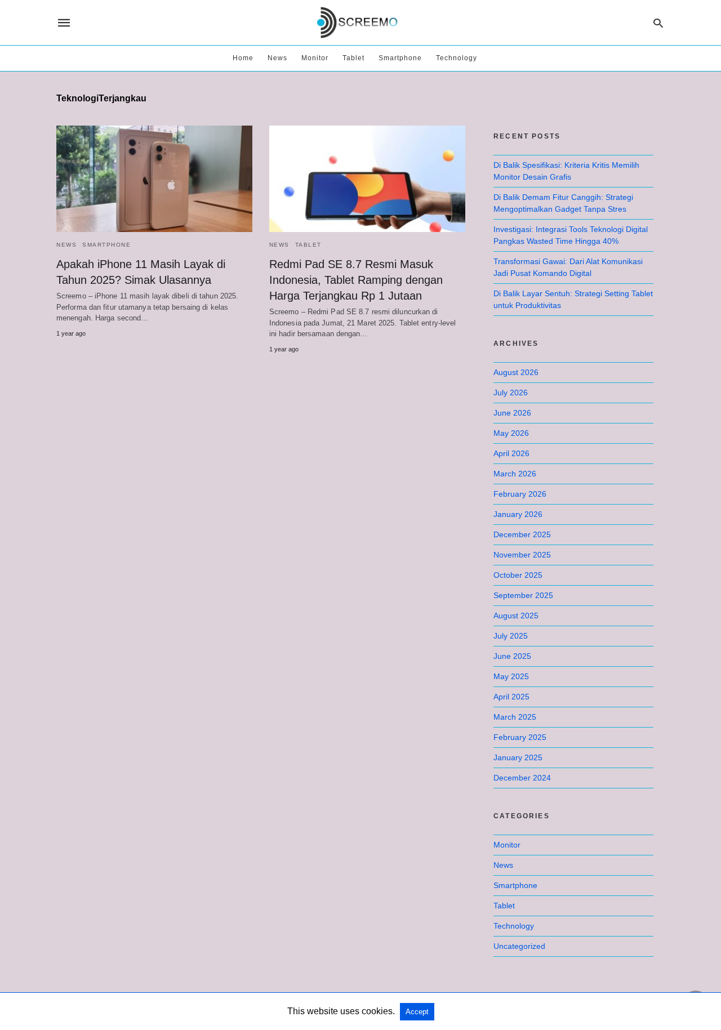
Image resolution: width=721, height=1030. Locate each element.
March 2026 (514, 473)
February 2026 (519, 493)
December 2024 (522, 777)
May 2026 (511, 433)
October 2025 (517, 574)
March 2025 (514, 716)
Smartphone (400, 58)
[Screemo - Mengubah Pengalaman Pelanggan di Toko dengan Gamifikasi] (359, 23)
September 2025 (523, 595)
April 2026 (511, 453)
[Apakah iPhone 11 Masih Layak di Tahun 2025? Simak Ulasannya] (154, 179)
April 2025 (511, 696)
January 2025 (517, 757)
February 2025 (519, 737)
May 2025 (511, 676)
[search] (658, 22)
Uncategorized (519, 946)
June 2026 (512, 412)
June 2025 (512, 656)
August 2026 (515, 372)
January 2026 (517, 514)
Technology (456, 58)
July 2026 (510, 392)
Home (243, 58)
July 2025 (510, 635)
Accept (417, 1011)
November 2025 (522, 554)
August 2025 (515, 615)
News (277, 58)
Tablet (353, 58)
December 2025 (522, 534)
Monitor (314, 58)
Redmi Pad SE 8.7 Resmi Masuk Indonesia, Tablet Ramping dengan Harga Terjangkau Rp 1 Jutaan (356, 280)
